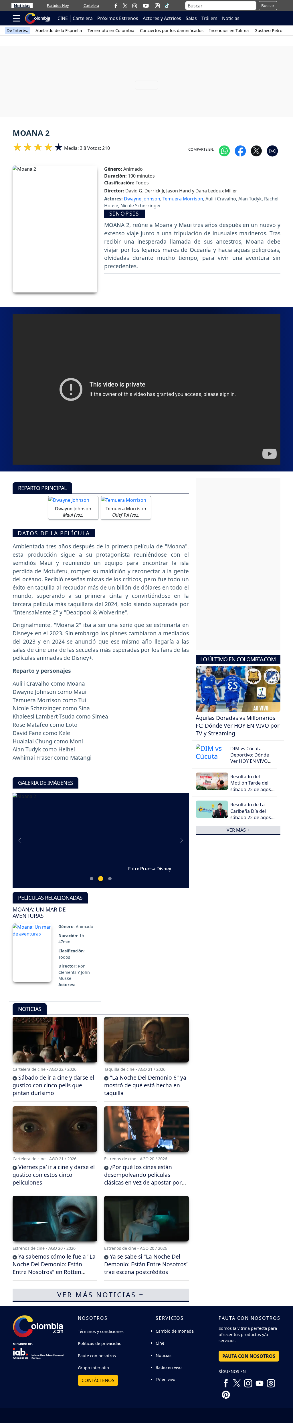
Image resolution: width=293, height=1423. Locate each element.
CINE (63, 18)
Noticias (22, 5)
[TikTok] (167, 6)
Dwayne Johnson (142, 199)
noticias (29, 1009)
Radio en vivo (169, 1367)
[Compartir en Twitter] (256, 150)
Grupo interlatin (93, 1367)
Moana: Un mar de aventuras (39, 912)
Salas (191, 18)
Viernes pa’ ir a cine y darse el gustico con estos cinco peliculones (54, 1174)
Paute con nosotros (97, 1355)
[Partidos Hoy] (157, 6)
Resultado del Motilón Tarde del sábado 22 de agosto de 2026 (253, 786)
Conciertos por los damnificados (171, 30)
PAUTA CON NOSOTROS (248, 1356)
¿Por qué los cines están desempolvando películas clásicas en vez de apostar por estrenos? (143, 1178)
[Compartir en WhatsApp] (224, 150)
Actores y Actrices (162, 18)
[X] (125, 5)
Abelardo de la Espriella (58, 30)
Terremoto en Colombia (111, 30)
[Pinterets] (225, 1392)
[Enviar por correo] (272, 150)
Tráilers (209, 18)
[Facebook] (115, 5)
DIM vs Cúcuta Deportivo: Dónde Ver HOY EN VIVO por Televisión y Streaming (249, 761)
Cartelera (91, 5)
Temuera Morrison (183, 199)
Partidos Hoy (58, 5)
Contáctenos (98, 1380)
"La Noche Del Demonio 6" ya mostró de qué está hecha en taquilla (145, 1085)
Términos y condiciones (101, 1331)
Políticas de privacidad (100, 1343)
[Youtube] (146, 6)
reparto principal (42, 488)
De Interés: (17, 30)
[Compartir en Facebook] (240, 150)
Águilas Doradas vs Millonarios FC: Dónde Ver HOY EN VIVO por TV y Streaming (238, 725)
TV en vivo (165, 1379)
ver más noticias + (100, 1294)
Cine (160, 1343)
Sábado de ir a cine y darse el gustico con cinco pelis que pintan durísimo (53, 1085)
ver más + (238, 830)
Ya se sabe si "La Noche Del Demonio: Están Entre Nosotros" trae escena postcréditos (146, 1264)
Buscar (267, 5)
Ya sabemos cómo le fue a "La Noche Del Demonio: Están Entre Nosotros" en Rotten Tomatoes (54, 1268)
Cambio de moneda (175, 1331)
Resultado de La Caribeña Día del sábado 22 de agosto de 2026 (253, 814)
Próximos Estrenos (117, 18)
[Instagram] (134, 5)
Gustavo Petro (268, 30)
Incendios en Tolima (229, 30)
